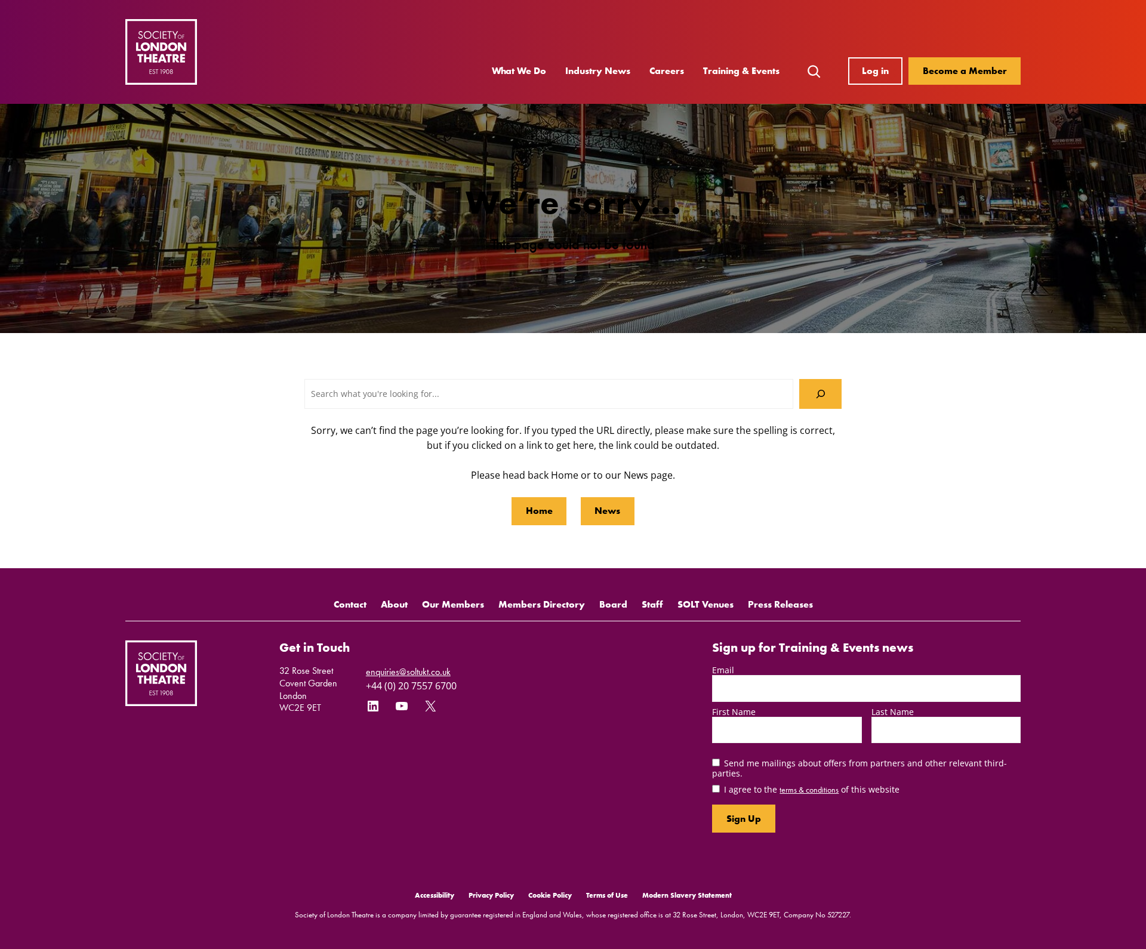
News (607, 510)
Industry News (597, 70)
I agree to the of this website (811, 789)
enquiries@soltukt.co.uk (408, 671)
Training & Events (741, 70)
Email (723, 670)
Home (539, 510)
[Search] (820, 393)
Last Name (892, 712)
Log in (875, 70)
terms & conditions (809, 789)
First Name (734, 712)
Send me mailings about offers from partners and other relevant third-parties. (859, 768)
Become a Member (965, 70)
